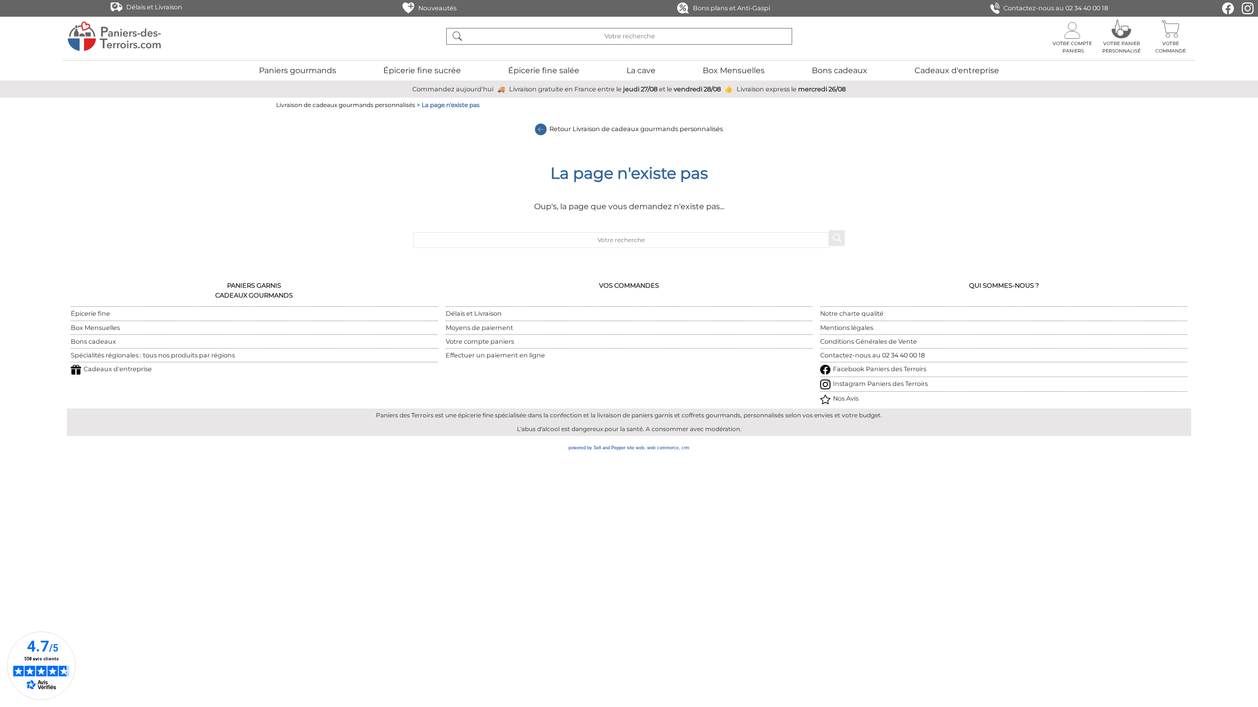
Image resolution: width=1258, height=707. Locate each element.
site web (635, 447)
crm (685, 447)
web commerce (663, 447)
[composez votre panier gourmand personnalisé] (1121, 36)
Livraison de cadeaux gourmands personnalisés (345, 105)
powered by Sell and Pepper (597, 447)
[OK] (457, 36)
